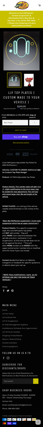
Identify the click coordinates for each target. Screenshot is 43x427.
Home (4, 310)
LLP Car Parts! (8, 314)
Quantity (32, 117)
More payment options (21, 143)
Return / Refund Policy (11, 339)
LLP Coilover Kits (9, 317)
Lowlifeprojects (13, 416)
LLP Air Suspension (10, 321)
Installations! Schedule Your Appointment (19, 328)
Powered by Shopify (25, 416)
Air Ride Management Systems (15, 325)
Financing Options (10, 346)
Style (4, 117)
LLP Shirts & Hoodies (11, 332)
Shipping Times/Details (12, 335)
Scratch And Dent (9, 343)
